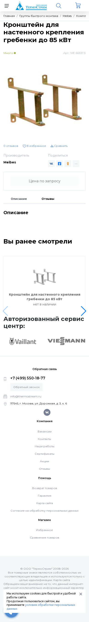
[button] (84, 311)
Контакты (44, 439)
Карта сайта (44, 503)
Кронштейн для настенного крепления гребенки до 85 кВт (44, 296)
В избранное (36, 145)
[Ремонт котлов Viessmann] (66, 341)
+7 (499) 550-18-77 (27, 378)
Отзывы (48, 199)
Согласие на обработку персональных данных (44, 510)
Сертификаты (44, 453)
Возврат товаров (44, 488)
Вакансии (45, 431)
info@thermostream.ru (25, 396)
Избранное (44, 530)
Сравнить (60, 145)
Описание (19, 199)
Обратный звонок (26, 387)
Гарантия (44, 495)
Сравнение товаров (44, 537)
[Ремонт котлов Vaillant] (22, 341)
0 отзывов (10, 145)
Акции (44, 461)
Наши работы (44, 446)
